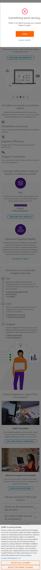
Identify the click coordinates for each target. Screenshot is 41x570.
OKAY (25, 34)
